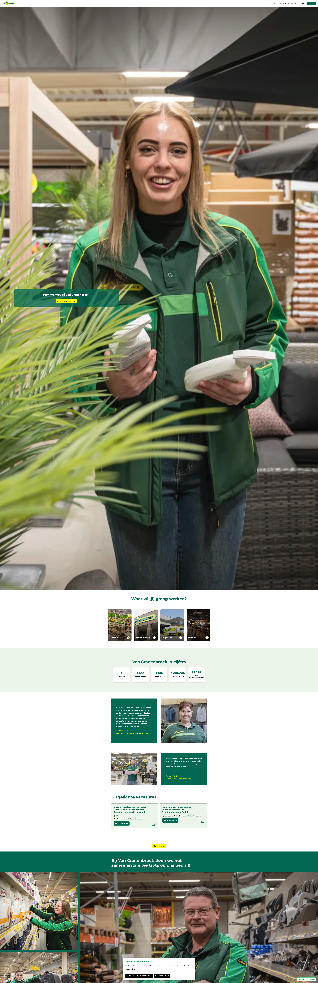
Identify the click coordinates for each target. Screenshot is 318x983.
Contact (302, 3)
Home (276, 3)
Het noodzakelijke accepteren (139, 976)
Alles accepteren (162, 976)
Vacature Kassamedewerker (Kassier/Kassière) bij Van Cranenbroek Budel (177, 809)
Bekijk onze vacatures (66, 301)
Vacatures (311, 3)
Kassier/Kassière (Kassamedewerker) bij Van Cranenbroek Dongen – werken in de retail (130, 809)
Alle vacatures (159, 846)
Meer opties (130, 969)
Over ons (294, 3)
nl (154, 824)
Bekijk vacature (121, 823)
